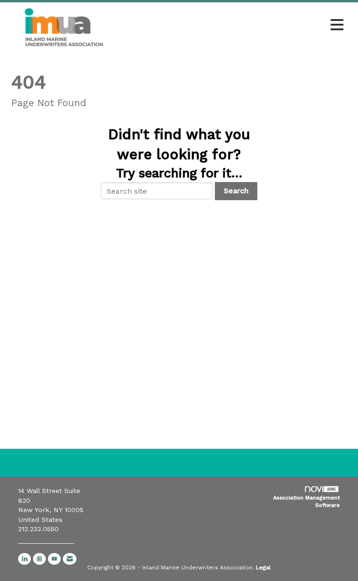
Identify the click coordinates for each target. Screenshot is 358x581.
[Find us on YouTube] (54, 559)
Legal (263, 567)
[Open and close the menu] (234, 25)
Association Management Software (306, 501)
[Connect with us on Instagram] (39, 559)
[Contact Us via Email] (69, 559)
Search (236, 190)
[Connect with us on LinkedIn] (24, 559)
